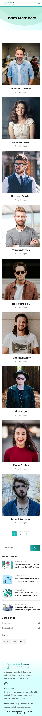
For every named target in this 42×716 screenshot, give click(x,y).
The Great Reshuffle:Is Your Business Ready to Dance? (27, 579)
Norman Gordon (21, 196)
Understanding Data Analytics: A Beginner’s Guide (27, 608)
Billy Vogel (21, 411)
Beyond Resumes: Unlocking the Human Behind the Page (27, 565)
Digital (22, 642)
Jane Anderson (21, 142)
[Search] (35, 3)
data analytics (7, 623)
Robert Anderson (21, 519)
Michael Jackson (21, 88)
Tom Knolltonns (21, 357)
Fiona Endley (21, 465)
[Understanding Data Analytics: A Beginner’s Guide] (7, 607)
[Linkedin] (6, 683)
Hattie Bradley (21, 304)
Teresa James (21, 250)
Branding (6, 642)
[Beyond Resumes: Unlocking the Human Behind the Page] (7, 565)
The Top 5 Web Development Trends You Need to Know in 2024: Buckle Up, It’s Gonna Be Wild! (27, 597)
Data (14, 642)
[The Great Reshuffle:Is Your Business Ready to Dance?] (7, 579)
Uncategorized (7, 628)
